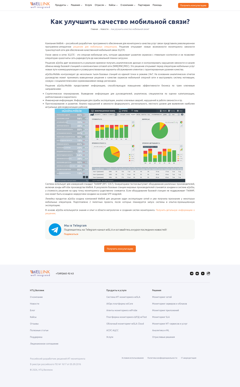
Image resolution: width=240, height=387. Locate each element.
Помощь (157, 5)
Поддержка (36, 337)
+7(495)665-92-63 (65, 273)
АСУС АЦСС (112, 330)
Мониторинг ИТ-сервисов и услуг (169, 323)
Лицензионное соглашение (44, 343)
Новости (104, 29)
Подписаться (71, 234)
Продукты (60, 5)
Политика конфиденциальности (162, 358)
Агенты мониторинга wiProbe (121, 310)
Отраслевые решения (163, 337)
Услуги (88, 5)
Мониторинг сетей (162, 297)
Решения (75, 5)
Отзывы (34, 323)
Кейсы (112, 5)
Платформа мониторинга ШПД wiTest (126, 317)
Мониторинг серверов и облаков (169, 303)
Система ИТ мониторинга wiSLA (123, 297)
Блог (32, 310)
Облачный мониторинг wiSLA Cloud (125, 323)
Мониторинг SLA (161, 317)
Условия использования (133, 358)
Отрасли (99, 5)
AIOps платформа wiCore (119, 303)
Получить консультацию (193, 5)
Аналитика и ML (160, 330)
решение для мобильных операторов (95, 46)
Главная (94, 29)
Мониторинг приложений (165, 310)
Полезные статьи (39, 330)
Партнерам (144, 5)
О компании (126, 5)
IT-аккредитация (188, 358)
